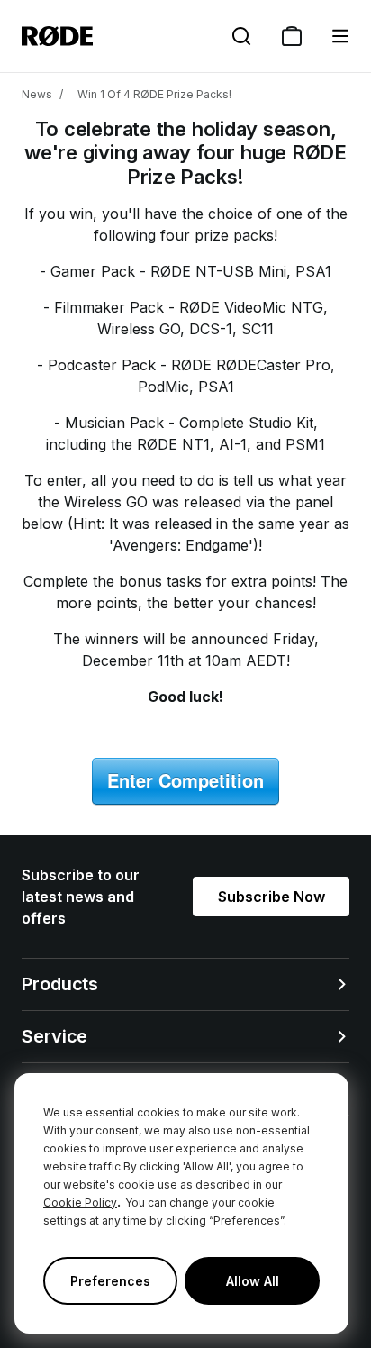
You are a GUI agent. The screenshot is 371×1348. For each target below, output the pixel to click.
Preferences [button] (110, 1281)
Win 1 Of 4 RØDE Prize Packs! (154, 94)
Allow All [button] (252, 1281)
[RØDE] (57, 36)
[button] (340, 36)
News (37, 94)
